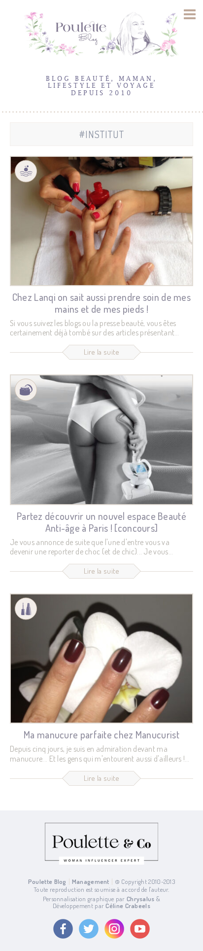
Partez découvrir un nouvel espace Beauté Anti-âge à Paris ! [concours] (101, 522)
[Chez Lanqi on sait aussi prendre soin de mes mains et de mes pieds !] (101, 221)
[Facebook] (63, 929)
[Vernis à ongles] (26, 609)
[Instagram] (114, 929)
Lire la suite (102, 352)
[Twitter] (89, 929)
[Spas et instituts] (26, 171)
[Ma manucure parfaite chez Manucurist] (101, 658)
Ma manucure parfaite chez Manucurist (101, 734)
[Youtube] (140, 929)
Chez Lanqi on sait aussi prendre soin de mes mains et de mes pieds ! (101, 303)
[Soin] (26, 390)
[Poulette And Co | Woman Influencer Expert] (101, 862)
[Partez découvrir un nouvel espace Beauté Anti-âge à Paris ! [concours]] (101, 439)
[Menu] (190, 14)
